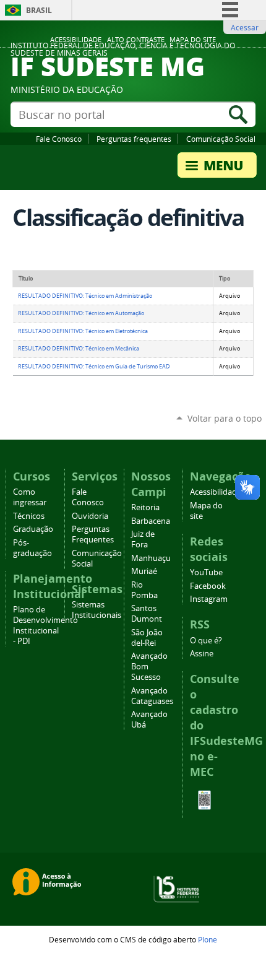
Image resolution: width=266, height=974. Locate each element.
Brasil (39, 10)
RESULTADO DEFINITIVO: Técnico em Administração (85, 296)
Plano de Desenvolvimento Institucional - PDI (45, 625)
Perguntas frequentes (134, 139)
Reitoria (145, 507)
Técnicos (29, 516)
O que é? (206, 640)
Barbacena (150, 521)
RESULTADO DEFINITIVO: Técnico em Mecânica (78, 348)
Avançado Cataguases (152, 696)
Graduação (33, 529)
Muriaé (144, 571)
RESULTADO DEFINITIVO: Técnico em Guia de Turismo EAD (94, 366)
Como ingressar (29, 497)
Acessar (245, 27)
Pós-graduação (32, 548)
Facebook (208, 586)
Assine (201, 653)
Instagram (209, 599)
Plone (207, 939)
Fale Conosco (59, 139)
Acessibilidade (75, 39)
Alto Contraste (136, 39)
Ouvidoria (90, 516)
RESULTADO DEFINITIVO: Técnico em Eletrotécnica (83, 331)
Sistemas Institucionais (96, 609)
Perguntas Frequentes (93, 534)
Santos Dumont (146, 613)
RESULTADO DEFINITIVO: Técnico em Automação (81, 313)
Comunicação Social (220, 139)
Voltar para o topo (224, 418)
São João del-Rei (147, 637)
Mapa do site (192, 39)
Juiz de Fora (143, 539)
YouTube (206, 572)
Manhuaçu (151, 558)
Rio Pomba (144, 590)
